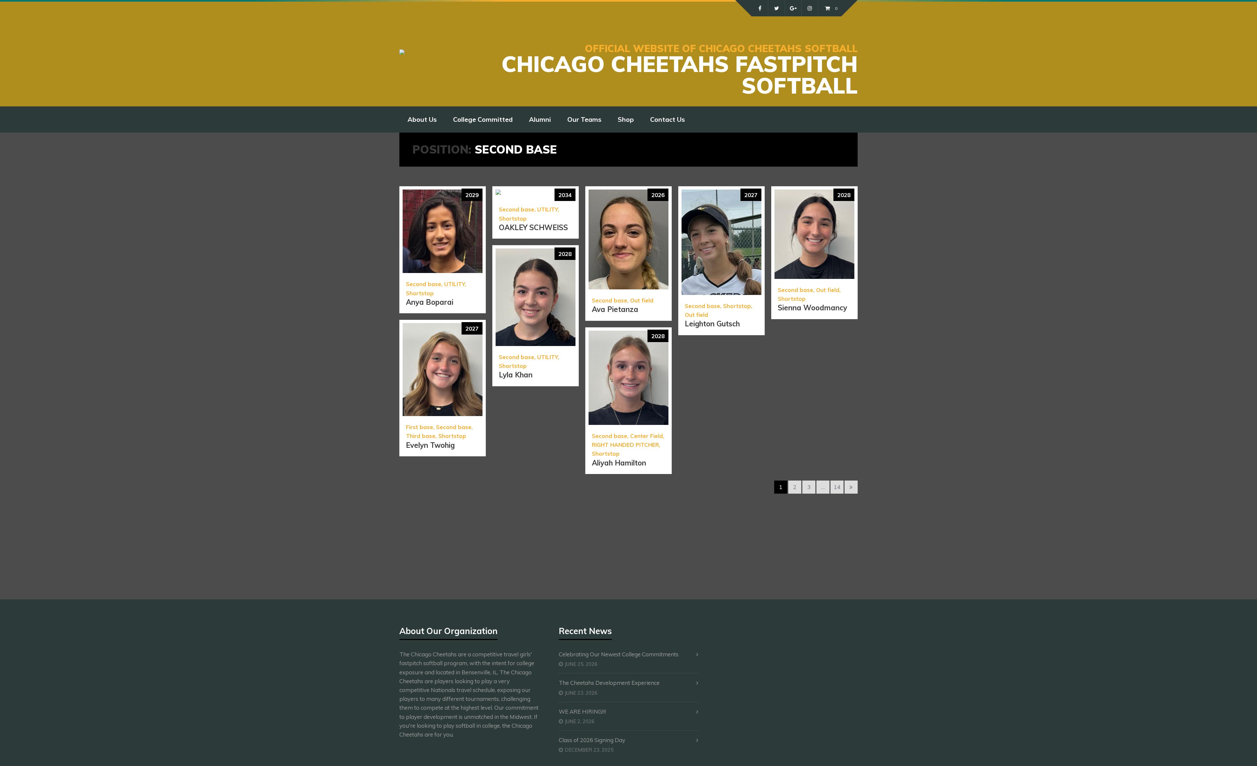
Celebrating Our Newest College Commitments (619, 654)
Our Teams (584, 119)
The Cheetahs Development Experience (609, 682)
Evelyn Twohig (430, 445)
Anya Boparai (429, 302)
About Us (422, 119)
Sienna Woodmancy (812, 307)
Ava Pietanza (615, 309)
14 (837, 486)
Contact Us (667, 119)
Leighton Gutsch (712, 323)
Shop (626, 119)
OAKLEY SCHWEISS (533, 227)
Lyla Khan (516, 374)
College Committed (483, 119)
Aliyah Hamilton (619, 462)
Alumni (540, 119)
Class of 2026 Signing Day (592, 740)
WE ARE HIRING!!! (582, 711)
